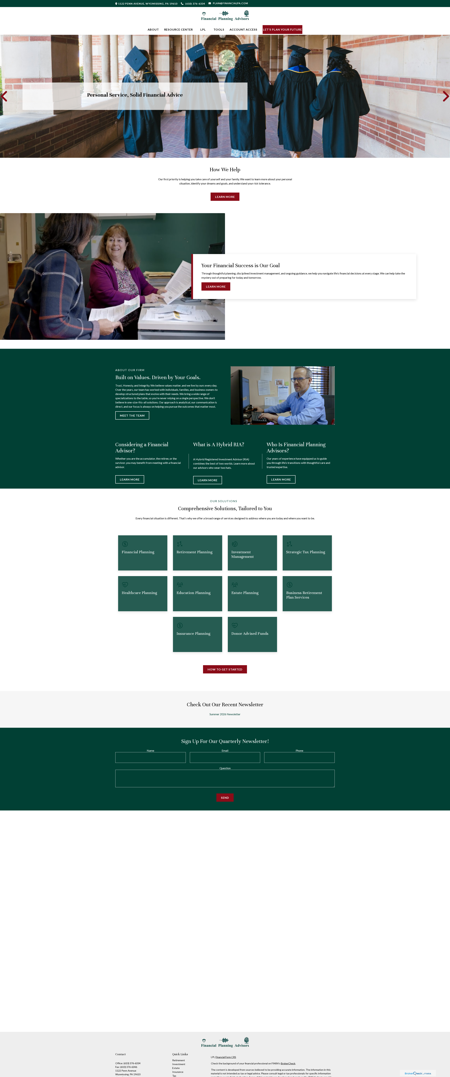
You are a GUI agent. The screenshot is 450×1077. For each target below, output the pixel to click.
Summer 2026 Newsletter (225, 714)
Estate (176, 1067)
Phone (299, 750)
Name (150, 750)
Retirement (178, 1060)
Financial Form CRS (226, 1057)
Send (225, 797)
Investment (178, 1064)
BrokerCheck (288, 1063)
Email (225, 750)
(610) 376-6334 (195, 3)
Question (225, 768)
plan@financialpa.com (230, 3)
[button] (153, 29)
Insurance (177, 1071)
